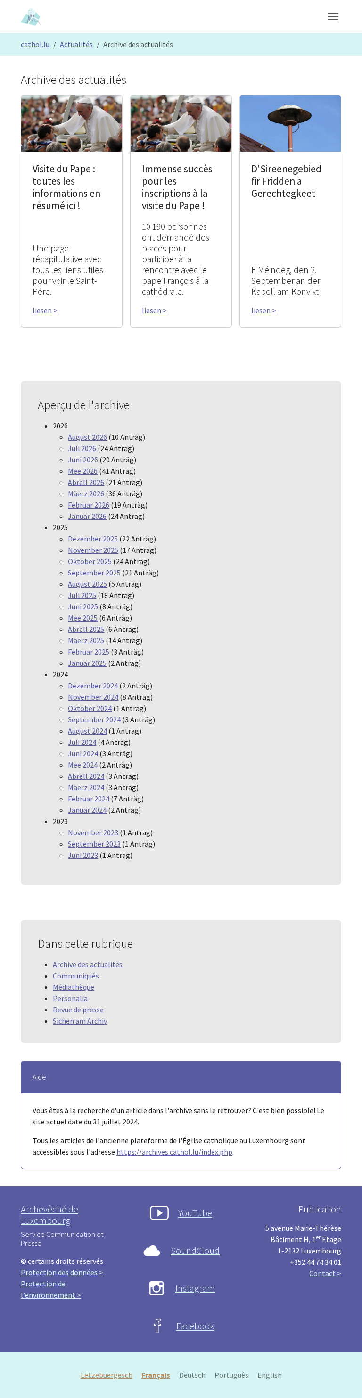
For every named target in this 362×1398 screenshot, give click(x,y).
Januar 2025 (87, 663)
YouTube (195, 1213)
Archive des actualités (88, 964)
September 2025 (94, 572)
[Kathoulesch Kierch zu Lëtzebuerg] (31, 16)
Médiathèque (73, 987)
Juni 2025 (83, 606)
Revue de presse (78, 1009)
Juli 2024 (82, 742)
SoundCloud (195, 1250)
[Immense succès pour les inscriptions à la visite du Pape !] (181, 122)
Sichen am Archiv (80, 1021)
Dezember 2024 (93, 685)
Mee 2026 (83, 471)
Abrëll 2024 (86, 776)
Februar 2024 (88, 798)
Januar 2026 (87, 516)
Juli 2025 (82, 595)
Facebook (195, 1326)
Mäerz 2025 (86, 640)
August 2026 (87, 437)
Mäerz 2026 (86, 493)
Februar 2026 (88, 504)
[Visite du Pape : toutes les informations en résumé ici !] (71, 122)
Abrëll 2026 (86, 482)
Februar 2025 (88, 651)
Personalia (70, 998)
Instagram (195, 1288)
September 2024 (94, 719)
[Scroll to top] (341, 1377)
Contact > (325, 1273)
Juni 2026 (83, 459)
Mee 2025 (83, 617)
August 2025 (87, 584)
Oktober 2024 (90, 708)
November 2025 (93, 550)
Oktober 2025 (90, 561)
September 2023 (94, 843)
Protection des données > (62, 1272)
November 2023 (93, 832)
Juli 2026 (82, 448)
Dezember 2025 (93, 538)
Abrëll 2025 (86, 629)
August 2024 (87, 730)
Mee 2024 (83, 764)
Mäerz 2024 (86, 787)
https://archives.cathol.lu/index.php (174, 1151)
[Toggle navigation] (333, 16)
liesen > (45, 310)
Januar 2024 (87, 810)
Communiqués (76, 975)
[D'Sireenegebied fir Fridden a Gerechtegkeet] (290, 122)
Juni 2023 (83, 855)
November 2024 (93, 697)
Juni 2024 (83, 753)
